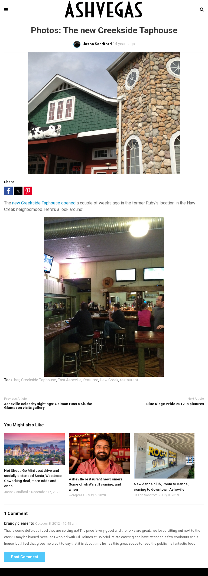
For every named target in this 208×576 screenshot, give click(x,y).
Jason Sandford (16, 492)
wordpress (76, 495)
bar (17, 380)
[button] (8, 191)
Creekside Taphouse (38, 380)
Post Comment (24, 557)
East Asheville (70, 380)
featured (90, 380)
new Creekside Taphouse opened (44, 203)
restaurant (129, 380)
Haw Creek (109, 380)
